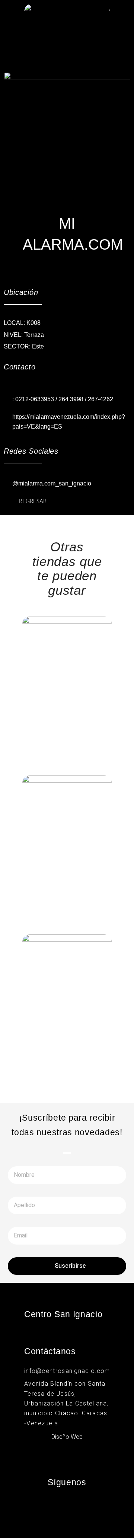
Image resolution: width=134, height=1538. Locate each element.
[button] (67, 58)
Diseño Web (67, 1436)
